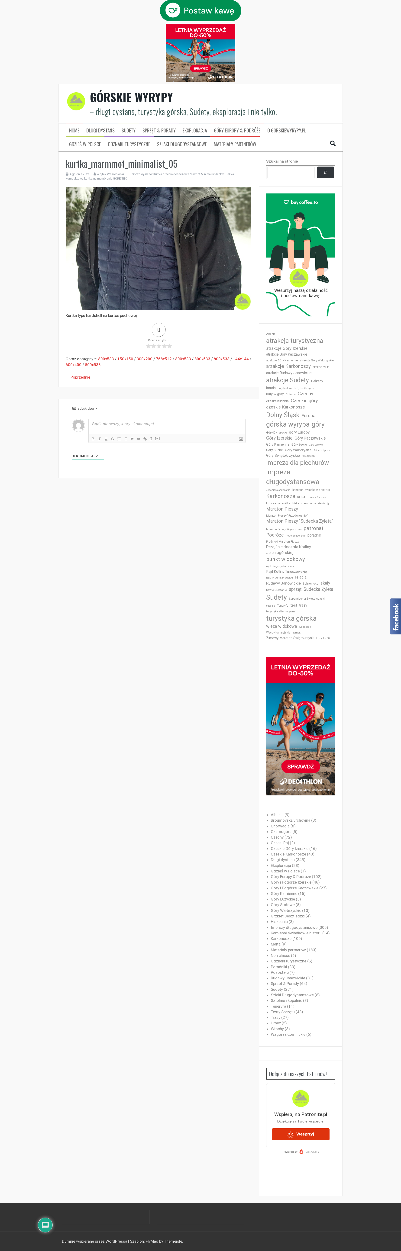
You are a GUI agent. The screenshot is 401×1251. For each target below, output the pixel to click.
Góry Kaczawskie (310, 438)
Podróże (275, 535)
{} (151, 438)
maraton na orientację (315, 503)
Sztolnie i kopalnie (286, 1000)
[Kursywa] (99, 439)
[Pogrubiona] (93, 439)
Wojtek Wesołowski (110, 174)
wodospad (305, 626)
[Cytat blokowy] (132, 439)
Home (74, 130)
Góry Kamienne (277, 444)
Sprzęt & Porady (159, 130)
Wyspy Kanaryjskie (278, 632)
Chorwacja (280, 826)
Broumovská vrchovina (290, 820)
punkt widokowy (285, 559)
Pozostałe (280, 972)
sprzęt (295, 589)
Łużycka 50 (323, 638)
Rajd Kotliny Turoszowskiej (286, 571)
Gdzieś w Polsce (85, 144)
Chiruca (291, 394)
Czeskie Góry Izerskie (289, 848)
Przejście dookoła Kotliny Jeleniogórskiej (288, 549)
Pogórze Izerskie (295, 535)
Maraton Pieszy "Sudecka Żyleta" (299, 521)
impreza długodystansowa (292, 477)
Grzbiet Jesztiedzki (288, 916)
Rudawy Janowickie (283, 583)
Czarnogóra (281, 831)
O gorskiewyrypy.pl (286, 130)
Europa (308, 415)
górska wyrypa (288, 424)
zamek (296, 632)
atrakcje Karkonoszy (288, 366)
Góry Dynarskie (276, 432)
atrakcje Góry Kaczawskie (286, 354)
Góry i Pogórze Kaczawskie (294, 888)
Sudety (129, 130)
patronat (313, 528)
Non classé (280, 955)
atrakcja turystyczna (294, 340)
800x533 (106, 359)
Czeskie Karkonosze (288, 854)
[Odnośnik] (145, 439)
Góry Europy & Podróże (237, 130)
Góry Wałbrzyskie (298, 450)
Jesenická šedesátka (278, 490)
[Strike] (112, 439)
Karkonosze (280, 496)
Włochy (277, 1028)
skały (325, 583)
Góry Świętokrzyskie (283, 455)
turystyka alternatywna (280, 611)
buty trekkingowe (305, 388)
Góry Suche (274, 450)
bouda (271, 388)
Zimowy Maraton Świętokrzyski (290, 638)
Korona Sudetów (317, 497)
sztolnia (270, 605)
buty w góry (275, 394)
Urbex (276, 1023)
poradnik (314, 535)
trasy (303, 605)
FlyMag (152, 1241)
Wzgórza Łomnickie (288, 1034)
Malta (295, 503)
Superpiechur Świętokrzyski (307, 598)
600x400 (73, 364)
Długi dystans (100, 130)
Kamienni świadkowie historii (296, 933)
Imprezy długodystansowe (294, 927)
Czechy (305, 393)
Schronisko (310, 583)
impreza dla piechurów (297, 462)
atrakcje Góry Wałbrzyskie (317, 360)
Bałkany (317, 381)
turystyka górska (291, 618)
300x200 (144, 359)
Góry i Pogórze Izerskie (291, 882)
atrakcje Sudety (287, 380)
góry (318, 424)
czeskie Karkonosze (285, 407)
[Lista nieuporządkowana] (125, 439)
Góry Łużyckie (322, 450)
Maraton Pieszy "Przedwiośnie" (287, 515)
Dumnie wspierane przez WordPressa (95, 1241)
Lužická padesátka (278, 503)
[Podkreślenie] (106, 439)
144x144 (241, 359)
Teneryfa (282, 605)
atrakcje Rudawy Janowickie (289, 373)
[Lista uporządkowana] (119, 439)
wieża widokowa (281, 626)
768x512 (164, 359)
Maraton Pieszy (282, 509)
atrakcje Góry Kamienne (282, 360)
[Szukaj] (325, 172)
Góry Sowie (299, 444)
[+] (157, 438)
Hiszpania (308, 455)
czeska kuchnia (277, 401)
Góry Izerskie (279, 438)
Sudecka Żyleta (318, 589)
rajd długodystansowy (280, 566)
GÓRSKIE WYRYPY (131, 97)
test (294, 605)
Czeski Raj (280, 842)
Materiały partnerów (235, 144)
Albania (270, 333)
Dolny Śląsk (282, 415)
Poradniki (279, 967)
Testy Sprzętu (283, 1012)
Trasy (275, 1017)
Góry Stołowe (316, 444)
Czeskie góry (304, 400)
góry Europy (299, 432)
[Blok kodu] (138, 439)
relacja (301, 577)
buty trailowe (285, 388)
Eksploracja (195, 130)
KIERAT (302, 497)
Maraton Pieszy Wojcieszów (284, 529)
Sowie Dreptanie (276, 590)
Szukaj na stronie (282, 161)
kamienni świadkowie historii (311, 490)
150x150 (125, 359)
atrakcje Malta (321, 367)
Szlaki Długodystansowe (182, 144)
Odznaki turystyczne (129, 144)
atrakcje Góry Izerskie (286, 348)
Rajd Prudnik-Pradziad (279, 577)
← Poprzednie (78, 377)
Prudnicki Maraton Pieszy (282, 541)
